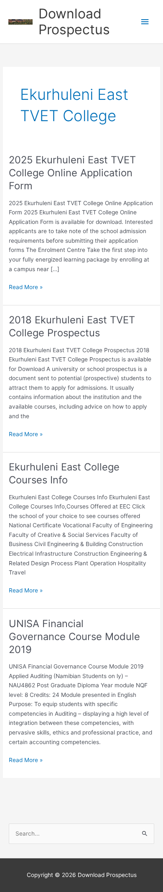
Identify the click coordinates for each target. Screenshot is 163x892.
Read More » (26, 287)
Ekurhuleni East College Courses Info (64, 473)
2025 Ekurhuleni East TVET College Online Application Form (72, 173)
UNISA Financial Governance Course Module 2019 (74, 637)
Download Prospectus (74, 21)
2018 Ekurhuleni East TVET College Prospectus (72, 326)
